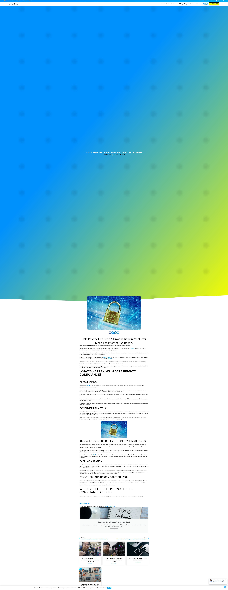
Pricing (181, 4)
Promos (168, 4)
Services (173, 4)
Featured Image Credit (85, 503)
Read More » (90, 563)
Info (197, 4)
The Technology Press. (110, 506)
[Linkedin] (223, 1)
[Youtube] (221, 1)
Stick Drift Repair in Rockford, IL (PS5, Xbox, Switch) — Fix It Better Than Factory (90, 560)
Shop (191, 4)
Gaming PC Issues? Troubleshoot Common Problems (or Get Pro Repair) (114, 560)
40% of (88, 385)
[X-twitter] (219, 1)
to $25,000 (109, 358)
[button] (203, 4)
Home (163, 4)
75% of (132, 348)
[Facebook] (216, 1)
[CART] (206, 4)
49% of (94, 454)
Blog (185, 4)
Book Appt (114, 529)
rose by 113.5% (106, 357)
